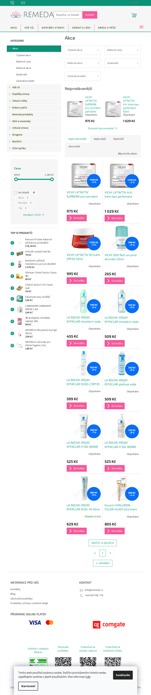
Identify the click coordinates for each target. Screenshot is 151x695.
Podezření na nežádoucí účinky (112, 648)
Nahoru (104, 563)
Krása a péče (19, 108)
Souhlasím (123, 675)
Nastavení (28, 686)
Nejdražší (118, 139)
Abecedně (74, 146)
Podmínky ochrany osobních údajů (29, 603)
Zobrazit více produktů (101, 128)
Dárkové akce (23, 68)
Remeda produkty (22, 114)
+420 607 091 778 (94, 595)
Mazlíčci (17, 141)
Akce (15, 48)
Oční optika (19, 148)
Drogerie (17, 135)
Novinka (24, 203)
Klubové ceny (23, 62)
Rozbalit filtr (32, 215)
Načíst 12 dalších (103, 542)
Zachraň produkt (25, 81)
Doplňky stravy (20, 94)
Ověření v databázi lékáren (38, 650)
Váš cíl (16, 87)
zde (88, 677)
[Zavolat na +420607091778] (15, 2)
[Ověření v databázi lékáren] (38, 665)
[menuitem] (14, 28)
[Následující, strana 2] (102, 553)
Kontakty (15, 589)
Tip (22, 208)
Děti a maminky (21, 121)
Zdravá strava (20, 128)
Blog (12, 594)
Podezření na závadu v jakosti (88, 648)
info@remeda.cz (94, 590)
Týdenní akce (23, 55)
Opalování (21, 74)
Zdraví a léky (19, 101)
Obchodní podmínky (21, 599)
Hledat (89, 14)
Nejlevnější (100, 139)
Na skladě (26, 192)
